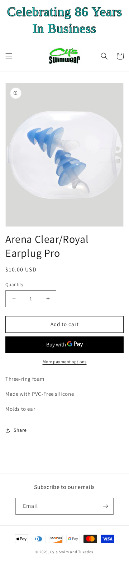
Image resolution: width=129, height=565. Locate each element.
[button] (9, 56)
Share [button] (20, 430)
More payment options (65, 361)
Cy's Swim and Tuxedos (72, 551)
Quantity (14, 284)
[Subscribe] (105, 506)
